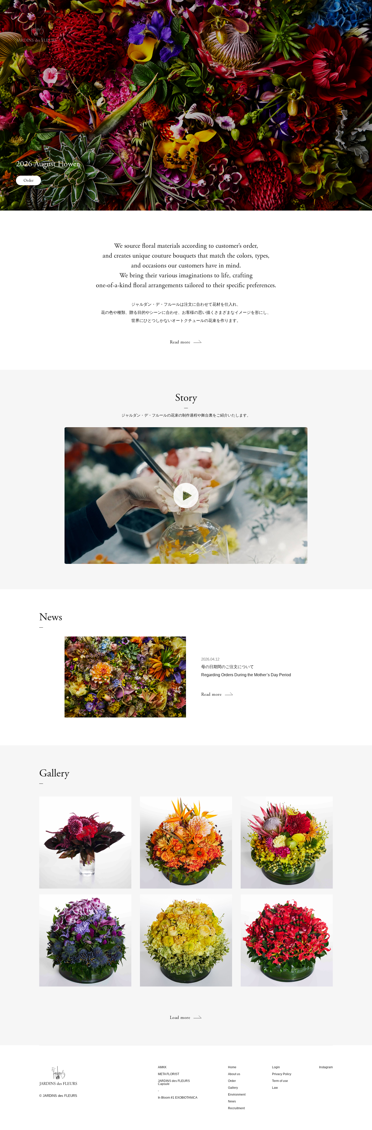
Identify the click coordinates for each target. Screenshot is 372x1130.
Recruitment (236, 1108)
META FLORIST (168, 1074)
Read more (180, 342)
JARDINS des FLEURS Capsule (174, 1082)
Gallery (233, 1088)
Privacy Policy (281, 1074)
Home (232, 1067)
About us (234, 1074)
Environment (236, 1094)
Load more (180, 1017)
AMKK (162, 1067)
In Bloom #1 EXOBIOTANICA (177, 1097)
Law (275, 1088)
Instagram (326, 1067)
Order (28, 180)
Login (276, 1067)
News (232, 1101)
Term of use (280, 1081)
